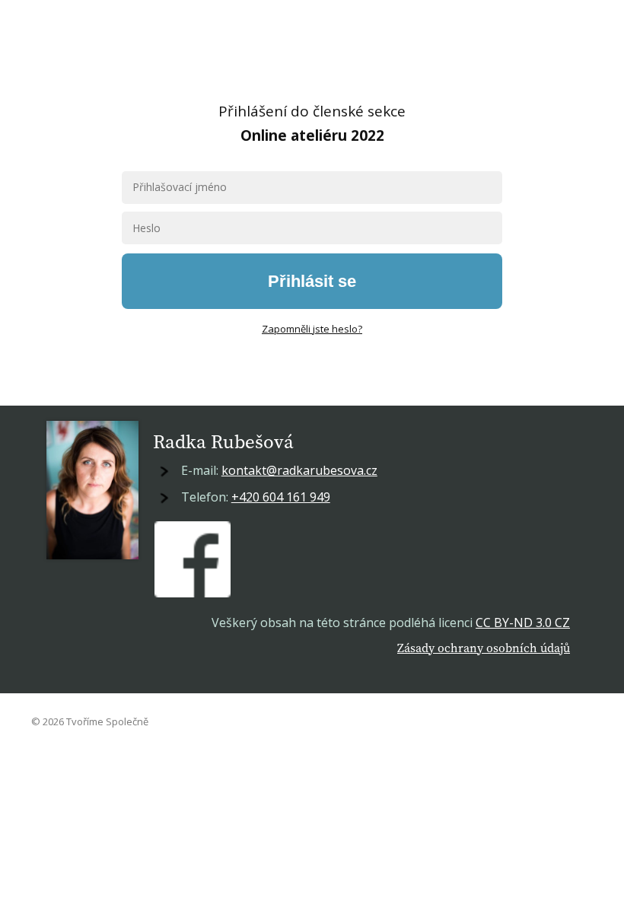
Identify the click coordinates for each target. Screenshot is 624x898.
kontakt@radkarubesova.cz (299, 470)
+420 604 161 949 (280, 497)
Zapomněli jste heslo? (312, 329)
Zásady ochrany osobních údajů (483, 647)
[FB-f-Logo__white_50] (192, 559)
